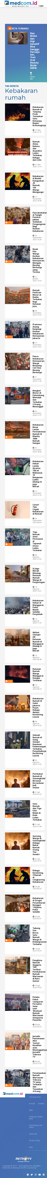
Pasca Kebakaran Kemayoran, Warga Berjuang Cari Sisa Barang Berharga (39, 364)
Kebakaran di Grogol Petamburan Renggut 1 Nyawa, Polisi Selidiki (39, 905)
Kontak (32, 1103)
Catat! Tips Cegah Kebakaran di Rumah (38, 509)
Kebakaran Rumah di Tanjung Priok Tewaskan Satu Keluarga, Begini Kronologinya (39, 116)
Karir (31, 1147)
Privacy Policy (34, 1140)
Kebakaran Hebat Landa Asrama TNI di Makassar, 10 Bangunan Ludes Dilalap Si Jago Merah (38, 474)
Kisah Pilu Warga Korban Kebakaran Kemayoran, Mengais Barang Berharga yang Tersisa (39, 260)
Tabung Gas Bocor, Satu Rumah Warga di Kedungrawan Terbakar (39, 936)
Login (41, 6)
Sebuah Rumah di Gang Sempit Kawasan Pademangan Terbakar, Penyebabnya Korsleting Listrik (39, 745)
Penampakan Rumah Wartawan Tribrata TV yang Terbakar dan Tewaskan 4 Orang (39, 1082)
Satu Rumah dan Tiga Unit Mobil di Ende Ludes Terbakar (37, 811)
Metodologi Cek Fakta (35, 1126)
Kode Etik (33, 1134)
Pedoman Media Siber (35, 1118)
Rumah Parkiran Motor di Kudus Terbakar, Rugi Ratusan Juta (37, 298)
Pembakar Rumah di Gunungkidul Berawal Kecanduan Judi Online (39, 780)
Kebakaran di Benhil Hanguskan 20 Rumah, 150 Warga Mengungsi (38, 184)
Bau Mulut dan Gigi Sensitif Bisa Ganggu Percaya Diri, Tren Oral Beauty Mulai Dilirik (34, 51)
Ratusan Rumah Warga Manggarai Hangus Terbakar (38, 675)
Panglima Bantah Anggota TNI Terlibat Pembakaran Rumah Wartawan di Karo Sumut (39, 970)
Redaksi (41, 1103)
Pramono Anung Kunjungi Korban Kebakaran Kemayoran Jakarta (38, 331)
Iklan (31, 1110)
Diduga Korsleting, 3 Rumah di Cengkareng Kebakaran (39, 876)
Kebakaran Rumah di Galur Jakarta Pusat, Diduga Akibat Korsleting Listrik (38, 707)
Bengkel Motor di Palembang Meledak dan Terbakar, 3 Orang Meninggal (38, 398)
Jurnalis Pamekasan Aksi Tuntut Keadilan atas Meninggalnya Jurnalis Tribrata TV (40, 1046)
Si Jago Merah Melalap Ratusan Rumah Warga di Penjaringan (39, 575)
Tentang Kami (34, 1097)
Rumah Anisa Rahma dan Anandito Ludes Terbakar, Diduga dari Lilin (37, 150)
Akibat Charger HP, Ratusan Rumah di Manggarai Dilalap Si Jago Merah (38, 641)
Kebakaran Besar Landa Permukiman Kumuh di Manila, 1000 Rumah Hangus (39, 433)
